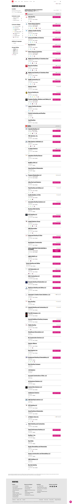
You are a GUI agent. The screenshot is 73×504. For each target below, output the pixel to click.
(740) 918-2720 (30, 61)
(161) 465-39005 (30, 278)
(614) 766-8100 (30, 184)
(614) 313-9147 (30, 54)
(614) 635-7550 (30, 217)
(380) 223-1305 (30, 315)
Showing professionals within (16, 10)
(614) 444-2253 (30, 19)
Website (36, 19)
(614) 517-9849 (30, 402)
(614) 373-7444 (30, 224)
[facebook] (50, 486)
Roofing (13, 3)
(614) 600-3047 (30, 432)
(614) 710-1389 (30, 449)
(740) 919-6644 (30, 378)
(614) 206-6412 (30, 138)
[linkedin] (54, 486)
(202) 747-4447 (30, 334)
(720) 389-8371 (30, 413)
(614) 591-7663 (30, 197)
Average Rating (15, 47)
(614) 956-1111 (30, 144)
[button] (21, 18)
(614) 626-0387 (30, 47)
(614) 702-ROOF (30, 82)
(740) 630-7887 (30, 467)
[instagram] (52, 486)
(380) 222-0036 (30, 177)
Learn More (57, 126)
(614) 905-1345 (30, 158)
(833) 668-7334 (30, 122)
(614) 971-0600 (30, 340)
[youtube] (56, 486)
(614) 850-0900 (30, 389)
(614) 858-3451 (30, 26)
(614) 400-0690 (30, 115)
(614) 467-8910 (30, 290)
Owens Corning (12, 1)
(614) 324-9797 (30, 204)
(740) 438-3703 (30, 426)
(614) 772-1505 (30, 231)
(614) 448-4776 (30, 165)
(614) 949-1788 (30, 327)
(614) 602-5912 (30, 68)
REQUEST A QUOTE (56, 17)
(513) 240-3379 (30, 395)
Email (34, 19)
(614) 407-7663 (30, 33)
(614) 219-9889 (30, 190)
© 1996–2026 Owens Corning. (15, 501)
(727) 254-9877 (30, 372)
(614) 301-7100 (30, 284)
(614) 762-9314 (30, 89)
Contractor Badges (16, 24)
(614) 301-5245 (30, 211)
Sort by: (55, 10)
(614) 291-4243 (30, 419)
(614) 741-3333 (30, 443)
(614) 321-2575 (30, 75)
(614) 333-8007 (30, 170)
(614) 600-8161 (30, 131)
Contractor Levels (16, 16)
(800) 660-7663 (30, 40)
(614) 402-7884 (30, 304)
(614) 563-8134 (30, 297)
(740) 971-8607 (30, 271)
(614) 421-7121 (30, 245)
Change (21, 12)
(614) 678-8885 (30, 238)
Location (14, 9)
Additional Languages (17, 41)
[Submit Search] (60, 1)
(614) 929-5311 (30, 456)
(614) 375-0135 (30, 151)
